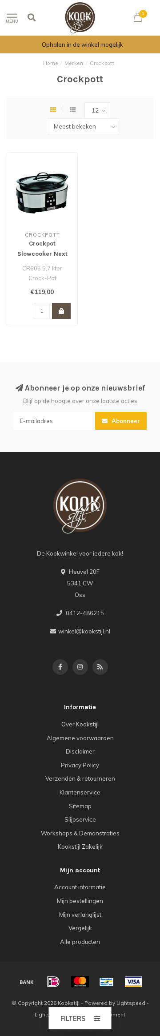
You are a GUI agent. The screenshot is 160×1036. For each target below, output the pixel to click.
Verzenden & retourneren (80, 778)
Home (50, 63)
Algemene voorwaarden (80, 738)
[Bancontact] (107, 981)
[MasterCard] (80, 981)
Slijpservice (80, 819)
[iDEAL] (53, 981)
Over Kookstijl (80, 724)
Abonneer (125, 420)
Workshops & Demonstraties (80, 833)
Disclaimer (80, 751)
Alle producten (80, 941)
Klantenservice (80, 792)
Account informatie (80, 887)
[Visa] (133, 981)
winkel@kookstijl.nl (84, 631)
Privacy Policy (80, 765)
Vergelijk (80, 927)
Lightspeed (130, 1003)
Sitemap (80, 806)
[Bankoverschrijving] (27, 981)
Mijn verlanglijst (80, 914)
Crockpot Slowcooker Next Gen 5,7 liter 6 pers (42, 254)
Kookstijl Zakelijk (80, 846)
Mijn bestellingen (80, 900)
